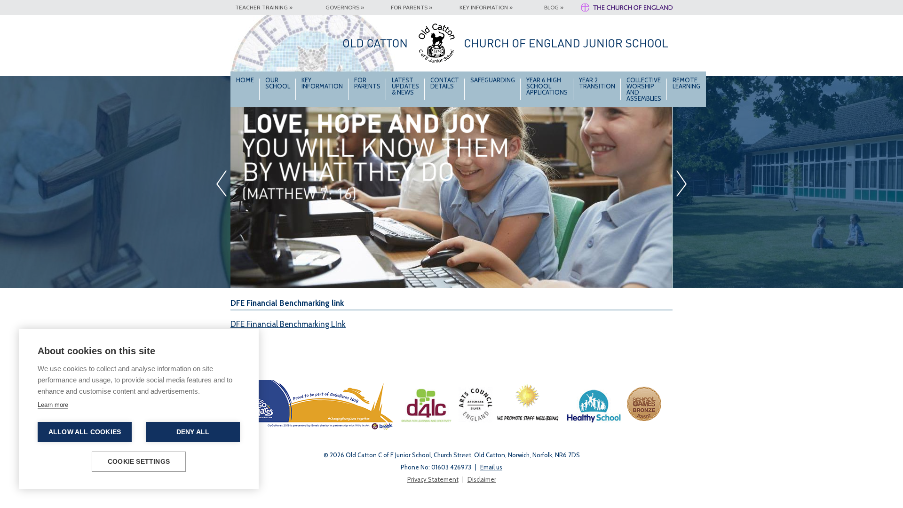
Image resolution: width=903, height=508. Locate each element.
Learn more (53, 404)
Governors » (344, 7)
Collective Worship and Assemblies (643, 89)
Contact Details (444, 83)
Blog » (553, 7)
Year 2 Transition (597, 83)
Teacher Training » (264, 7)
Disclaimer (481, 479)
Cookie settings (139, 461)
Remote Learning (686, 83)
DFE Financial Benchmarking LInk (288, 324)
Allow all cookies (84, 432)
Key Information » (486, 7)
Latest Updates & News (405, 86)
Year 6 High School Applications (547, 86)
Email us (491, 467)
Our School (277, 83)
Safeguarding (492, 80)
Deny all (193, 432)
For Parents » (411, 7)
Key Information (322, 83)
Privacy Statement (433, 479)
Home (245, 80)
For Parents (367, 83)
